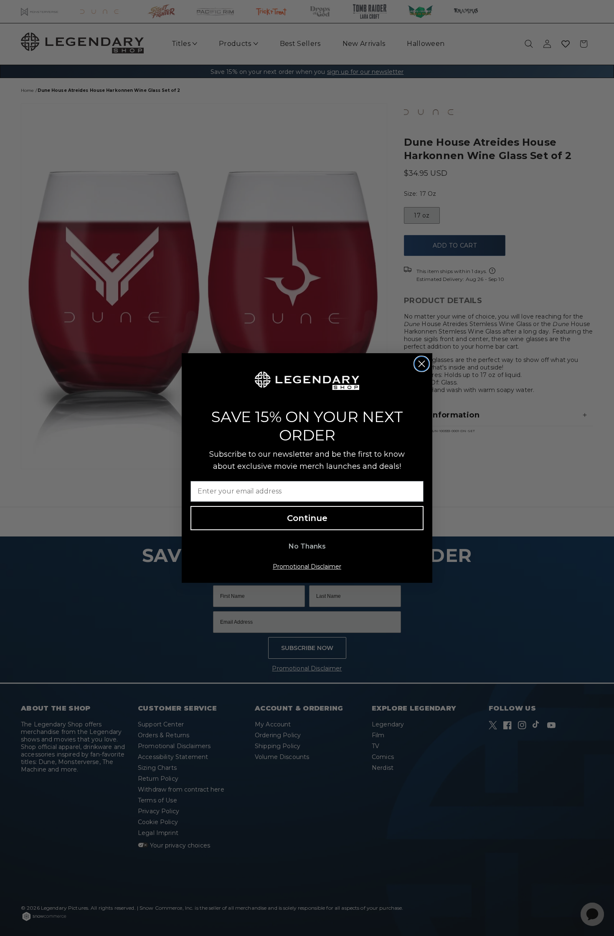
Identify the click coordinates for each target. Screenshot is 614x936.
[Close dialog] (421, 364)
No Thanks (307, 546)
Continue (307, 518)
